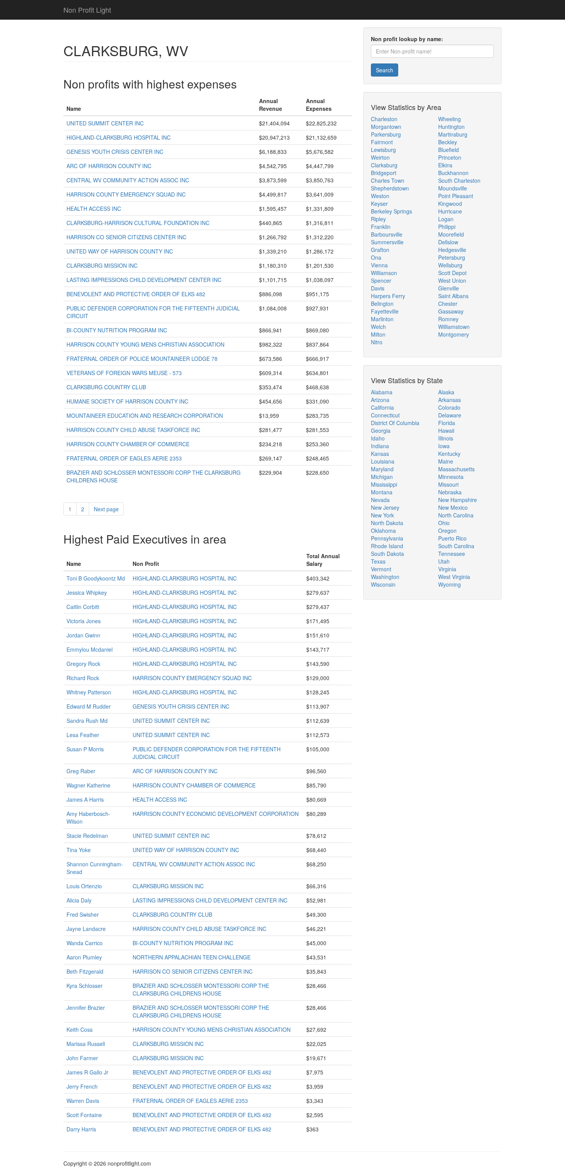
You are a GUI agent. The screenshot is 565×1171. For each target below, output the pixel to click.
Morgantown (386, 126)
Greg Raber (80, 771)
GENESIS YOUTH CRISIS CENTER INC (114, 151)
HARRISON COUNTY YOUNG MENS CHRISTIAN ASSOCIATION (145, 344)
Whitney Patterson (88, 692)
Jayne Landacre (86, 928)
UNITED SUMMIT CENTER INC (105, 123)
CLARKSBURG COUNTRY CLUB (106, 387)
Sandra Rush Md (87, 720)
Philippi (446, 226)
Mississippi (384, 484)
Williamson (384, 273)
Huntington (451, 126)
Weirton (380, 157)
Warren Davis (82, 1100)
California (382, 407)
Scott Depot (452, 273)
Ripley (378, 219)
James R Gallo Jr (87, 1072)
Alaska (446, 392)
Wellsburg (450, 265)
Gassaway (451, 311)
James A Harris (85, 799)
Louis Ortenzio (84, 886)
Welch (378, 326)
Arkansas (449, 400)
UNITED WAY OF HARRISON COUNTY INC (119, 251)
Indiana (380, 446)
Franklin (381, 226)
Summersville (387, 242)
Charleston (384, 119)
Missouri (448, 484)
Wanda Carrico (84, 943)
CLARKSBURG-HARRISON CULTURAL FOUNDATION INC (137, 223)
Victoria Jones (83, 621)
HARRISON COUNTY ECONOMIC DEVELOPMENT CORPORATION (216, 813)
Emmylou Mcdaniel (89, 649)
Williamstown (454, 326)
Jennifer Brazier (85, 1007)
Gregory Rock (83, 663)
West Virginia (454, 576)
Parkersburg (386, 134)
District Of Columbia (395, 423)
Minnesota (451, 476)
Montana (381, 492)
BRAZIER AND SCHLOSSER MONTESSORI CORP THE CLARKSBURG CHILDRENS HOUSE (201, 989)
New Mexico (453, 507)
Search (384, 70)
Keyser (379, 203)
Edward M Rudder (88, 706)
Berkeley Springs (391, 211)
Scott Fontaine (84, 1115)
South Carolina (456, 546)
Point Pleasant (455, 196)
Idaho (378, 438)
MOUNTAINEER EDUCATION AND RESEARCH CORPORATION (144, 415)
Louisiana (382, 461)
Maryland (382, 469)
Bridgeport (383, 173)
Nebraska (450, 492)
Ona (376, 257)
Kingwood (450, 203)
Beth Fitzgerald (84, 971)
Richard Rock (82, 678)
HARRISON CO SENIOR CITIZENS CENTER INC (126, 237)
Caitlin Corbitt (82, 607)
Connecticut (385, 415)
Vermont (381, 569)
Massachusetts (456, 469)
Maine (445, 461)
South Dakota (387, 553)
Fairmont (382, 142)
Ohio (444, 523)
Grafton (380, 250)
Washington (385, 576)
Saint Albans (453, 296)
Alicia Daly (78, 900)
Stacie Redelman (87, 835)
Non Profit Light (87, 10)
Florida (446, 423)
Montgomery (453, 334)
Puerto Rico (452, 538)
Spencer (381, 280)
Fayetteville (385, 311)
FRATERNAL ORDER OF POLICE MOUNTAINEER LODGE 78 (142, 358)
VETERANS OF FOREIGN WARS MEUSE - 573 (124, 373)
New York (382, 515)
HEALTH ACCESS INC (93, 208)
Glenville (448, 288)
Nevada (380, 500)
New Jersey (385, 507)
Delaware (449, 415)
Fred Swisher (82, 914)
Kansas (380, 453)
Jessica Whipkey (86, 592)
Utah (444, 561)
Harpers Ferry (388, 296)
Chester (447, 303)
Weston (380, 196)
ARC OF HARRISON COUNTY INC (108, 166)
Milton (378, 334)
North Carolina (456, 515)
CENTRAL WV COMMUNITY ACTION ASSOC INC (127, 180)
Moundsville (452, 188)
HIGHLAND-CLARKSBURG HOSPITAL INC (118, 137)
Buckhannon (453, 173)
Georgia (381, 430)
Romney (448, 319)
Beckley (447, 142)
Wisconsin (383, 584)
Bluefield (448, 149)
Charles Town (387, 180)
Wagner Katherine (88, 785)
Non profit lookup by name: (407, 39)
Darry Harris (81, 1129)
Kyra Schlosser (84, 985)
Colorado (449, 407)
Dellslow (448, 242)
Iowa (444, 446)
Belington (382, 303)
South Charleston (459, 180)
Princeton (449, 157)
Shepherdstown (390, 188)
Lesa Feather (82, 735)
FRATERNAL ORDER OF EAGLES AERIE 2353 (124, 458)
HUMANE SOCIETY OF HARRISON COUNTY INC (127, 401)
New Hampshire (457, 500)
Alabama (381, 392)
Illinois (445, 438)
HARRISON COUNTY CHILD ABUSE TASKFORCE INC (133, 430)
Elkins (445, 165)
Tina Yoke (78, 850)
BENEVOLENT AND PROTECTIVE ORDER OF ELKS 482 (135, 294)
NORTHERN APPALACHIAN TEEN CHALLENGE (192, 957)
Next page (106, 509)
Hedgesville (452, 250)
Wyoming (449, 584)
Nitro (376, 342)
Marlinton (382, 319)
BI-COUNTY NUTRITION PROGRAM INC (116, 330)
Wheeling (449, 119)
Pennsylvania (387, 538)
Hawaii (446, 430)
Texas (378, 561)
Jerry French (82, 1086)
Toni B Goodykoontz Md (95, 578)
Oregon (447, 530)
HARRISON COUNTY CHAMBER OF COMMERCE (127, 444)
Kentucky (449, 453)
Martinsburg (452, 134)
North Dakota (387, 523)
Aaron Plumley (84, 957)
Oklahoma (383, 530)
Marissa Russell (85, 1044)
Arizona (380, 400)
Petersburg (451, 257)
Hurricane (450, 211)
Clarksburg (384, 165)
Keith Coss (79, 1029)
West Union (452, 280)
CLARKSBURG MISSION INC (102, 265)
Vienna (379, 265)
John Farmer (82, 1058)
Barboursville (386, 234)
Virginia (447, 569)
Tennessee (451, 553)
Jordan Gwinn (83, 635)
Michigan (382, 476)
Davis (377, 288)
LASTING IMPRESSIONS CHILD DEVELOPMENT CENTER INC (143, 280)
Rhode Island (387, 546)
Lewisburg (383, 149)
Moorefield (451, 234)
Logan (446, 219)
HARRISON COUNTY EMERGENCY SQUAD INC (126, 194)
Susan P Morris (85, 749)
